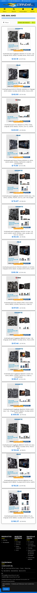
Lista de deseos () (15, 1)
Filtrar (7, 22)
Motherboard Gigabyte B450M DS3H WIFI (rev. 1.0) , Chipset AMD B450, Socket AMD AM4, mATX (18, 410)
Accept (6, 589)
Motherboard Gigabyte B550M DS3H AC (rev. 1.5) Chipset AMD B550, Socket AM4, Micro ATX (18, 446)
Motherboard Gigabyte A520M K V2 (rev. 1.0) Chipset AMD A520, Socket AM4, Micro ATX (18, 54)
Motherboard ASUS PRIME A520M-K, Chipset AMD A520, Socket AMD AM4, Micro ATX (18, 90)
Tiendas (30, 548)
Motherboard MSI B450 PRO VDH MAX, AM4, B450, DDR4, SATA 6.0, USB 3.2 (18, 303)
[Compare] (34, 32)
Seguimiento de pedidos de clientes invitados (31, 552)
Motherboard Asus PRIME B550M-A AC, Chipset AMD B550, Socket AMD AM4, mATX (19, 481)
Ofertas (5, 540)
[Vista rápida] (34, 36)
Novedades (6, 542)
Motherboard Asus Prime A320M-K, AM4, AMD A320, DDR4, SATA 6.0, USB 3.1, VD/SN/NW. (18, 162)
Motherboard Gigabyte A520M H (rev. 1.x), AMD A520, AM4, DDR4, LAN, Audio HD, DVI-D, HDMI (18, 233)
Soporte (18, 544)
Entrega (18, 542)
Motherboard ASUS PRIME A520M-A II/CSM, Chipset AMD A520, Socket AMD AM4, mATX (18, 267)
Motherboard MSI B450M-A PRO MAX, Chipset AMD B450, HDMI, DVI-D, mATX (18, 125)
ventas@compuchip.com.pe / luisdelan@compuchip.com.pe (11, 576)
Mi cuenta (31, 542)
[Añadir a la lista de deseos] (34, 29)
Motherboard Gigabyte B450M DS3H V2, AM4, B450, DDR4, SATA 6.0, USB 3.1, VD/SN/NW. (18, 375)
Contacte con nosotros (31, 545)
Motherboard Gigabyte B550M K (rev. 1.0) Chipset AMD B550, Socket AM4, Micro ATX (18, 339)
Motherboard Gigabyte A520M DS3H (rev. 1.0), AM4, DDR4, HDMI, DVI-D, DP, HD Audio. (18, 196)
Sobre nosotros (18, 547)
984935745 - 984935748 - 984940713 (14, 571)
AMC (17, 550)
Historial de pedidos (31, 558)
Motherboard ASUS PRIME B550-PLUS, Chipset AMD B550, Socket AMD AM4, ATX (18, 516)
